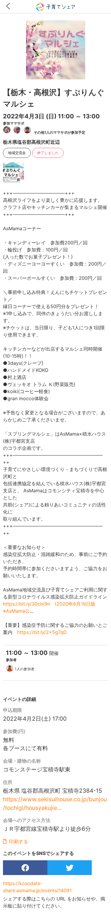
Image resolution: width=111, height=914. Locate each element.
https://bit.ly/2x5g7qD (42, 632)
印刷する (18, 841)
